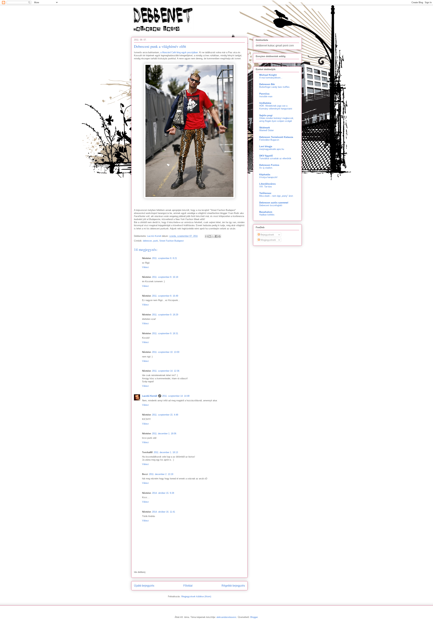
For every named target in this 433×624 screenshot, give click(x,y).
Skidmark (264, 127)
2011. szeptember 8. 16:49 (165, 296)
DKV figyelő (266, 155)
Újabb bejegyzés (144, 585)
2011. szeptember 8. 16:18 (165, 277)
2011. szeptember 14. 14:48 (175, 396)
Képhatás (264, 174)
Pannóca (264, 93)
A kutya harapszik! (268, 177)
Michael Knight (268, 75)
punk (155, 241)
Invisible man (265, 96)
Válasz (145, 267)
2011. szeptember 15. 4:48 (165, 414)
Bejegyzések (267, 234)
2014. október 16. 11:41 (163, 512)
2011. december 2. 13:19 (161, 474)
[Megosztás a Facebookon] (216, 236)
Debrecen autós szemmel (273, 202)
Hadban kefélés (267, 214)
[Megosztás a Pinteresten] (219, 236)
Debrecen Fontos (269, 165)
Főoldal (187, 585)
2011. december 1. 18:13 (166, 452)
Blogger (254, 617)
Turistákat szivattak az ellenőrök (275, 158)
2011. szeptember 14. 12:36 (165, 371)
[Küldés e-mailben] (206, 236)
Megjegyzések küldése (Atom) (196, 596)
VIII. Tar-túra (265, 186)
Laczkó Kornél (149, 396)
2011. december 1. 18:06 (164, 433)
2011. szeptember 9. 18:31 (165, 333)
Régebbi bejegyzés (233, 585)
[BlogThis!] (209, 236)
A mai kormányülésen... (270, 77)
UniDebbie (265, 103)
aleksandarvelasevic (226, 617)
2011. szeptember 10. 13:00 (165, 352)
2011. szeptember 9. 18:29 (165, 314)
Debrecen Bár (267, 84)
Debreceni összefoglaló (270, 205)
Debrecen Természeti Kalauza (276, 137)
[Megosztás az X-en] (213, 236)
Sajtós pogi (265, 115)
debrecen (147, 241)
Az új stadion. (266, 168)
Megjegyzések (268, 239)
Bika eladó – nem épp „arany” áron (276, 196)
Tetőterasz (265, 193)
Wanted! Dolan (266, 130)
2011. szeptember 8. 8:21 (164, 258)
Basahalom (265, 212)
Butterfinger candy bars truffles (274, 87)
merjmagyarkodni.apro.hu (271, 149)
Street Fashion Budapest (171, 241)
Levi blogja (265, 146)
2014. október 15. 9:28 (163, 493)
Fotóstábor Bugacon (269, 140)
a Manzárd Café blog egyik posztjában (179, 52)
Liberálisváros (267, 183)
